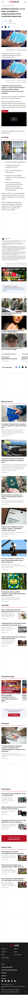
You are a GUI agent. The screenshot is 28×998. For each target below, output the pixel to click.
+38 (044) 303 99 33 (14, 839)
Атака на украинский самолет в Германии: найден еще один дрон (13, 637)
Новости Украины (11, 5)
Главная (3, 5)
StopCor (10, 20)
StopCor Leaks (6, 847)
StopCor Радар (5, 957)
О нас (2, 964)
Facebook (10, 289)
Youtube (14, 289)
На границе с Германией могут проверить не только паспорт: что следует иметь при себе (13, 425)
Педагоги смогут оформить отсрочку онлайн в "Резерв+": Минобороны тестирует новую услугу (12, 528)
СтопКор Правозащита (7, 967)
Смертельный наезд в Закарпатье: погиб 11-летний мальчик (13, 794)
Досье (2, 955)
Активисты (4, 973)
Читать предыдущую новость (9, 354)
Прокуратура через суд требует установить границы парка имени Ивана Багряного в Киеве (13, 593)
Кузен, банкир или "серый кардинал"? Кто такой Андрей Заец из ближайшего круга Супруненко (13, 880)
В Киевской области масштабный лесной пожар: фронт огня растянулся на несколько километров (13, 625)
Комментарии (8, 367)
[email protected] (14, 992)
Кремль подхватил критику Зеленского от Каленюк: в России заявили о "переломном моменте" (13, 808)
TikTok (5, 290)
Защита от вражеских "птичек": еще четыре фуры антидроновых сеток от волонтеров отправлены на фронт (11, 697)
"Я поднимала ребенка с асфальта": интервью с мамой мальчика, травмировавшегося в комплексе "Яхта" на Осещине (13, 748)
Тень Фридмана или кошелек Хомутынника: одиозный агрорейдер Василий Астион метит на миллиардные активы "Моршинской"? (13, 854)
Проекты (3, 949)
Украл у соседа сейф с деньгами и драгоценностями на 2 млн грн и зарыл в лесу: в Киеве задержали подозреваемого (13, 611)
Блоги (15, 952)
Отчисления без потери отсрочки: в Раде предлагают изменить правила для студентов (13, 822)
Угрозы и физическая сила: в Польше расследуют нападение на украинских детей (12, 460)
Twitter (17, 289)
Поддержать (15, 715)
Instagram (22, 289)
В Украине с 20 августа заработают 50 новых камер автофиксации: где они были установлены (12, 560)
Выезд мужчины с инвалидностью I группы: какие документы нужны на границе (12, 496)
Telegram (5, 289)
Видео (15, 949)
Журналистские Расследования (9, 970)
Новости (3, 952)
